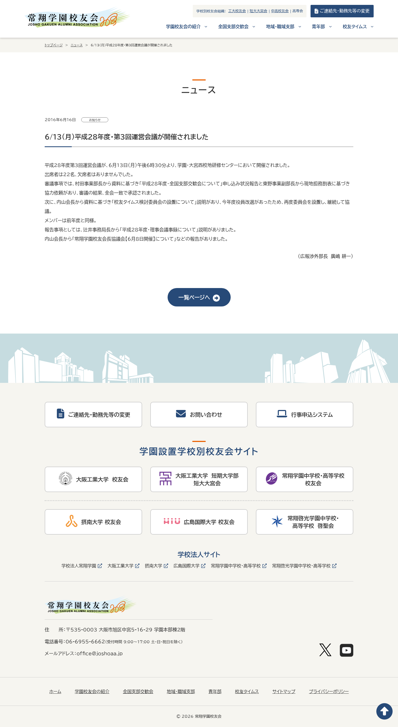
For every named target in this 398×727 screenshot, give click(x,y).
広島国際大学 (187, 566)
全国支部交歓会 (138, 691)
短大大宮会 (258, 11)
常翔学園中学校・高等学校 (236, 566)
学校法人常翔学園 (78, 566)
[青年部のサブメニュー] (330, 26)
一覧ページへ (194, 297)
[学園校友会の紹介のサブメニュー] (205, 26)
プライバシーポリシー (329, 691)
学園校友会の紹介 (92, 691)
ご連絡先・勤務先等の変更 (345, 11)
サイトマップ (283, 691)
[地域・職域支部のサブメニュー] (299, 26)
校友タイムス (247, 691)
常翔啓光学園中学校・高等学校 (301, 566)
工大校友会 (237, 11)
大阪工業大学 (120, 566)
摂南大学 (153, 566)
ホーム (55, 691)
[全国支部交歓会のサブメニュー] (253, 26)
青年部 (214, 691)
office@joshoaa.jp (100, 653)
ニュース (77, 45)
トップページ (54, 45)
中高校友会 (280, 11)
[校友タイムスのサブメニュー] (372, 26)
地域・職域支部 (181, 691)
